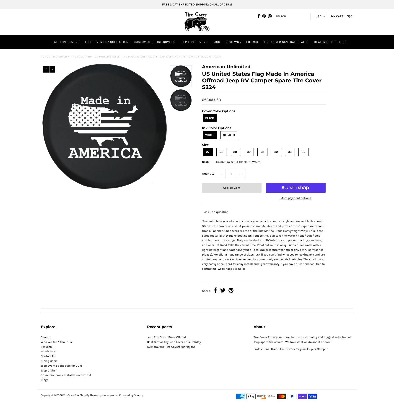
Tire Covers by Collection (107, 42)
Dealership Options (330, 42)
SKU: (205, 162)
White (209, 135)
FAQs (216, 42)
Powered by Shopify (131, 395)
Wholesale (48, 351)
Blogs (44, 379)
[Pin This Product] (230, 291)
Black (209, 118)
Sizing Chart (49, 361)
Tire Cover (59, 56)
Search (45, 337)
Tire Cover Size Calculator (286, 42)
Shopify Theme (89, 395)
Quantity (208, 173)
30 (249, 152)
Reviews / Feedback (242, 42)
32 (276, 152)
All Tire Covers (67, 42)
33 (290, 152)
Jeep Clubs (48, 370)
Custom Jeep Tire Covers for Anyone (171, 346)
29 (235, 152)
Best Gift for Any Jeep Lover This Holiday (174, 342)
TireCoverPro (71, 395)
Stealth (229, 135)
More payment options (295, 198)
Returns (46, 346)
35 (303, 152)
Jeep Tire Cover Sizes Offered (166, 337)
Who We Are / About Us (56, 342)
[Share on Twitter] (223, 291)
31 (262, 152)
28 (221, 152)
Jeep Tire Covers (193, 42)
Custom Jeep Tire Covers (154, 42)
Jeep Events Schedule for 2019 (61, 365)
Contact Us (48, 356)
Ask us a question (216, 212)
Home (44, 56)
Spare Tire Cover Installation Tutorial (66, 375)
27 (207, 152)
